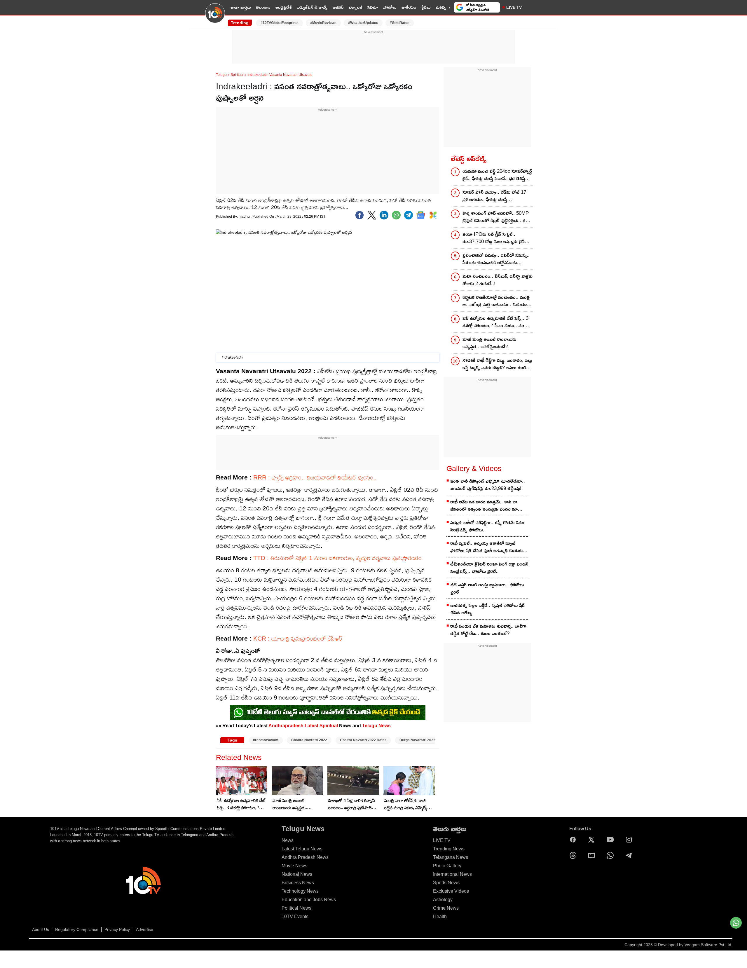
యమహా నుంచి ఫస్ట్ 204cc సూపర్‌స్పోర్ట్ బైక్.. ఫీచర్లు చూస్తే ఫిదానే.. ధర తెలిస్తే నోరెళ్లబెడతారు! (497, 175)
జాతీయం (409, 7)
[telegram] (408, 215)
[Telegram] (630, 855)
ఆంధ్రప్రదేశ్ (283, 7)
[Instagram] (630, 839)
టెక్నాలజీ (355, 7)
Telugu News (376, 725)
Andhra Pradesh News (305, 857)
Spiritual (237, 75)
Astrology (443, 899)
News (288, 840)
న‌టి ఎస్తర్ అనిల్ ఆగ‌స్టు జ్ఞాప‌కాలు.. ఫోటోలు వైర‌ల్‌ (487, 588)
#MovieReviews (323, 23)
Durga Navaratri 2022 (417, 740)
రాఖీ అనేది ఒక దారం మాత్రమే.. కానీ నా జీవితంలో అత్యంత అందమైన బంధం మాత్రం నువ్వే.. (486, 506)
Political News (296, 908)
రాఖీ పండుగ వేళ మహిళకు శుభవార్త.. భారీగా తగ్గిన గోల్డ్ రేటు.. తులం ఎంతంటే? (488, 629)
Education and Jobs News (309, 899)
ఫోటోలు (389, 7)
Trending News (449, 848)
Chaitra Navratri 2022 (309, 740)
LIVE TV (514, 7)
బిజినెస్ (338, 7)
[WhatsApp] (612, 855)
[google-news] (420, 215)
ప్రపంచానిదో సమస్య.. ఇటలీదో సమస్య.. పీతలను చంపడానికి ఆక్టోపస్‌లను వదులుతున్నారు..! (496, 259)
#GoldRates (399, 23)
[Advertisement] (373, 47)
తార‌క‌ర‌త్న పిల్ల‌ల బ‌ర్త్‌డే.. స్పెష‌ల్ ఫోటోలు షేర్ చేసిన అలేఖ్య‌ (487, 609)
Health (440, 916)
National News (297, 874)
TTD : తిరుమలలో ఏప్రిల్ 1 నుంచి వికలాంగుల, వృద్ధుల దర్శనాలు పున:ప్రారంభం (337, 557)
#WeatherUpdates (363, 23)
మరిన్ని (441, 7)
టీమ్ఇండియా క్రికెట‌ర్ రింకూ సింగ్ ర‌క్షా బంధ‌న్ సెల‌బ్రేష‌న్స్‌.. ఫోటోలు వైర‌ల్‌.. (489, 567)
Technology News (300, 891)
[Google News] (593, 855)
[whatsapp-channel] (327, 712)
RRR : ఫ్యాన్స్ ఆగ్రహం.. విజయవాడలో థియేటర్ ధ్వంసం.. (315, 477)
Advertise (144, 929)
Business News (298, 882)
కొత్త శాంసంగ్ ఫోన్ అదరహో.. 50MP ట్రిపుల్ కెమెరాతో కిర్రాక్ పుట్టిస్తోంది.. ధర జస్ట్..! (495, 217)
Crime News (446, 908)
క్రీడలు (425, 7)
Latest (311, 725)
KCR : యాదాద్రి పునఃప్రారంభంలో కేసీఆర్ (298, 638)
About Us (40, 929)
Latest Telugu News (302, 848)
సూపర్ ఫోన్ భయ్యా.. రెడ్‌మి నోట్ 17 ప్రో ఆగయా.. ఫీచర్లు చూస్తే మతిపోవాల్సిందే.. (494, 196)
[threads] (574, 855)
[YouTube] (612, 839)
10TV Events (295, 916)
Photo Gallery (447, 865)
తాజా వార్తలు (241, 7)
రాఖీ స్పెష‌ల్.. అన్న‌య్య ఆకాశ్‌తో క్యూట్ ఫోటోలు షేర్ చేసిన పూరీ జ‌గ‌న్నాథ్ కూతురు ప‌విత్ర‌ (486, 547)
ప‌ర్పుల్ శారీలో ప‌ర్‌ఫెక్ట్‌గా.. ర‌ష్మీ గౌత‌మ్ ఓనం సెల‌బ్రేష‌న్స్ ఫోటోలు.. (487, 526)
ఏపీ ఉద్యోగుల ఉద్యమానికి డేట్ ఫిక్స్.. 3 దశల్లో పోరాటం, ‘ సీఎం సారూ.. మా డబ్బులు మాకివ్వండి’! (241, 804)
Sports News (446, 882)
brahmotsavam (265, 740)
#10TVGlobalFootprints (280, 23)
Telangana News (450, 857)
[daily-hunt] (433, 215)
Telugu (221, 75)
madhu (245, 216)
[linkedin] (384, 215)
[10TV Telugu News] (215, 16)
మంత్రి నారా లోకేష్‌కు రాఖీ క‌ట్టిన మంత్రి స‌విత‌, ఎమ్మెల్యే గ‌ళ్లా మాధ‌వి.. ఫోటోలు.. (405, 804)
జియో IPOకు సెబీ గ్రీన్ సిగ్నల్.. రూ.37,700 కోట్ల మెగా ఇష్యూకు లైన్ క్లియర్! (493, 238)
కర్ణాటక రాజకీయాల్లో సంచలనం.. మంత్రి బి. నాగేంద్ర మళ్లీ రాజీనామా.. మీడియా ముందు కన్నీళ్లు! (496, 301)
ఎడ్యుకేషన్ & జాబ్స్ (312, 7)
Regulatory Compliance (76, 929)
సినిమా (372, 7)
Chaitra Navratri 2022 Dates (363, 740)
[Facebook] (359, 215)
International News (452, 874)
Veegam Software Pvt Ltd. (708, 944)
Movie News (294, 865)
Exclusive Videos (451, 891)
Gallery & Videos (474, 468)
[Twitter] (371, 215)
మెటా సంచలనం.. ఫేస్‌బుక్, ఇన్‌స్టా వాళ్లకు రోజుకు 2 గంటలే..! (497, 279)
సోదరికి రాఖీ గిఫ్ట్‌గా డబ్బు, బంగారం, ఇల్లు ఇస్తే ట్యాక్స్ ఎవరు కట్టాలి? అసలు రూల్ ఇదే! (497, 364)
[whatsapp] (396, 215)
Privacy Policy (117, 929)
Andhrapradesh (285, 725)
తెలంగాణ (263, 7)
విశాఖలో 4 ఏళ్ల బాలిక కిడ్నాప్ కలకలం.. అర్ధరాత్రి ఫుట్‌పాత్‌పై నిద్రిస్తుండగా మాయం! (351, 804)
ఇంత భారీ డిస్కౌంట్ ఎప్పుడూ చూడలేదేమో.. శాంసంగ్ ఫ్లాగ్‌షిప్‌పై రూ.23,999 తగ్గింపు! (487, 484)
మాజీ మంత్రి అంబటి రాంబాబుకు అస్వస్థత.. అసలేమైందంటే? (290, 804)
